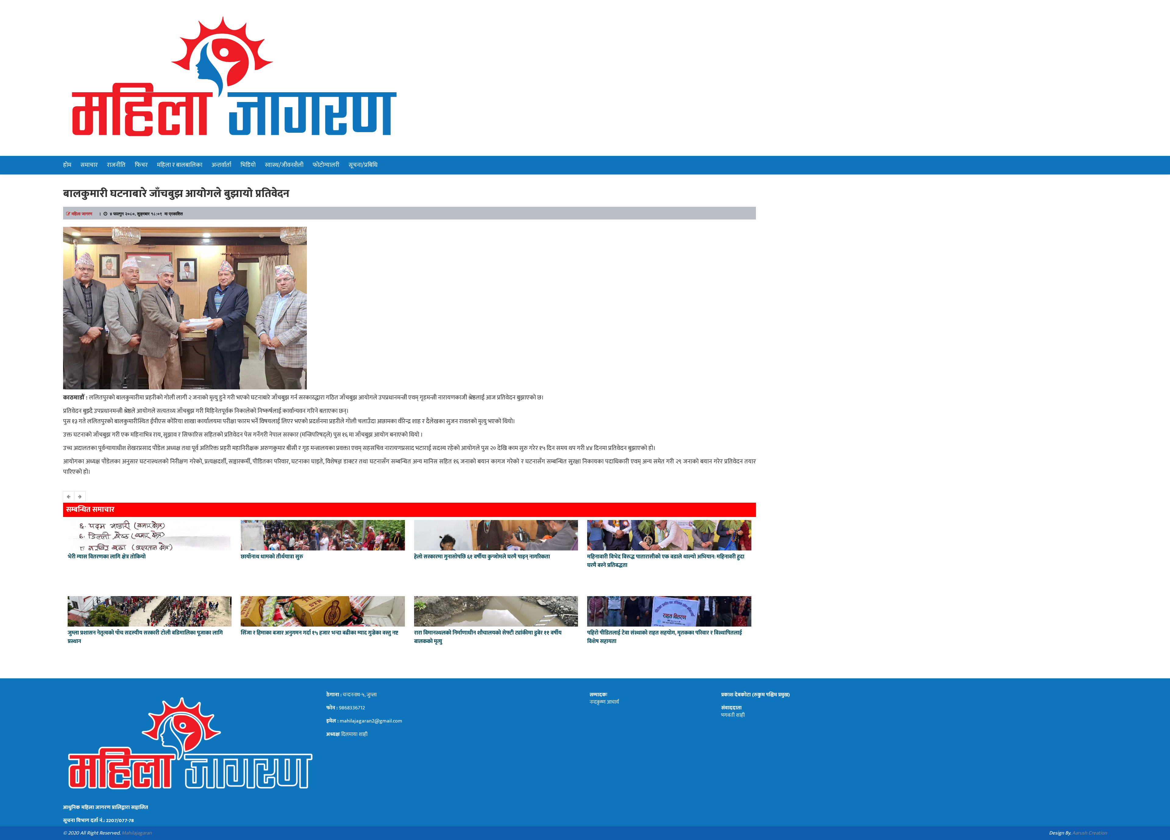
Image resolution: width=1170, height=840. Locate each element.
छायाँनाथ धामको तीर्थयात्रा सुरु (272, 556)
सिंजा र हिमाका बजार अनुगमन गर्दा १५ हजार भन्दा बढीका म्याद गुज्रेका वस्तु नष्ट (319, 633)
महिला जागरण (82, 213)
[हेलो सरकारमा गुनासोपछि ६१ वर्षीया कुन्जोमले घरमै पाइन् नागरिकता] (496, 534)
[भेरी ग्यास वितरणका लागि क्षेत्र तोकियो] (150, 534)
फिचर (141, 165)
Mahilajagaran (137, 833)
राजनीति (116, 165)
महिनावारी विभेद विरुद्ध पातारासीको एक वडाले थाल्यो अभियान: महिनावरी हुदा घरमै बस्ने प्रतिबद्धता (665, 561)
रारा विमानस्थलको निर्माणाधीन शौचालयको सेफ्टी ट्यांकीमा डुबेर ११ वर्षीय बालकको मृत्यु (488, 637)
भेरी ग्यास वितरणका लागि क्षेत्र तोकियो (107, 556)
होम (67, 165)
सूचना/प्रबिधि (363, 165)
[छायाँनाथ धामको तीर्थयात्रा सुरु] (323, 534)
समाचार (89, 165)
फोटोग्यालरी (326, 165)
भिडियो (248, 165)
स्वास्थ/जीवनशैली (284, 165)
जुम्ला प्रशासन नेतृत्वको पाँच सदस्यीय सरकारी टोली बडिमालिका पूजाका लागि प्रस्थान (145, 637)
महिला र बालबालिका (179, 165)
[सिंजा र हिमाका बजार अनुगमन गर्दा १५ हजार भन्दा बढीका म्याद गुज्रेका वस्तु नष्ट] (323, 610)
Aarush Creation (1089, 833)
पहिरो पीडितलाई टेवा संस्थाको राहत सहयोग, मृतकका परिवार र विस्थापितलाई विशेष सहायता (664, 637)
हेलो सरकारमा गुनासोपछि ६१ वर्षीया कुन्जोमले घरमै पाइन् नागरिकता (482, 556)
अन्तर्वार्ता (221, 165)
